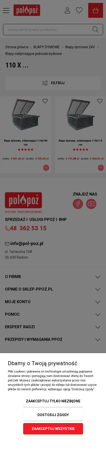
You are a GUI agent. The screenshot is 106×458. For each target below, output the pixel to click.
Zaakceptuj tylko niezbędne (53, 401)
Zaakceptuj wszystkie (53, 429)
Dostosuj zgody (53, 415)
